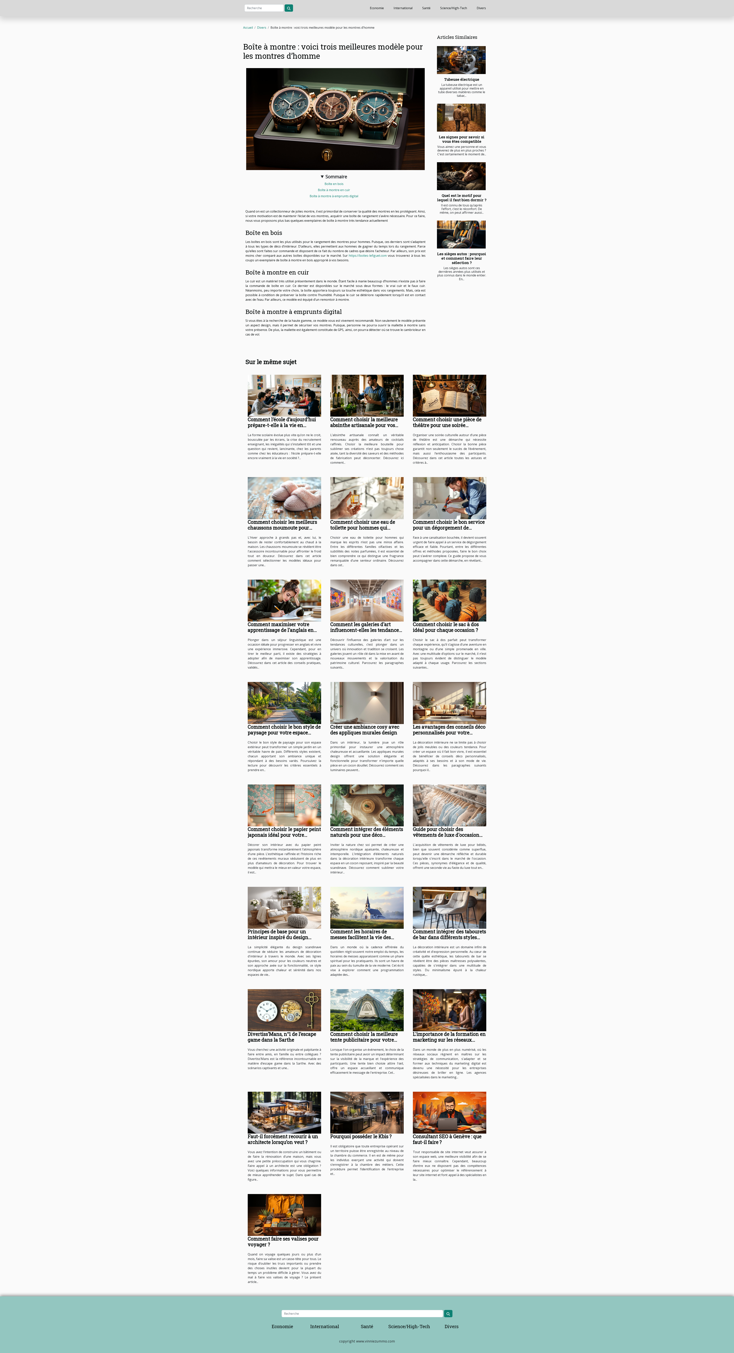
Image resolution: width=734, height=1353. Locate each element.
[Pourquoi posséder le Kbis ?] (367, 1112)
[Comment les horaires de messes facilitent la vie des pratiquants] (367, 907)
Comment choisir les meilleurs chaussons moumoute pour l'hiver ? (282, 528)
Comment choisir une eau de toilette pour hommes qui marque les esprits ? (362, 528)
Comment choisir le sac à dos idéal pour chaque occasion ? (446, 627)
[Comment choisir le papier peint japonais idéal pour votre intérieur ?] (284, 805)
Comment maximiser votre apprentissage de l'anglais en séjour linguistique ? (281, 630)
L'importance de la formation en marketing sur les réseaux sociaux (449, 1040)
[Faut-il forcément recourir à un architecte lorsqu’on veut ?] (284, 1112)
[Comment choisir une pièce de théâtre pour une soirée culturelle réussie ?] (449, 395)
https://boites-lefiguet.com (368, 255)
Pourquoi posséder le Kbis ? (361, 1136)
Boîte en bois (334, 184)
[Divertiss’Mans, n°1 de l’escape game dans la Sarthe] (284, 1010)
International (403, 8)
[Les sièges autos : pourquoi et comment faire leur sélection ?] (461, 234)
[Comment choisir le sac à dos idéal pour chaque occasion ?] (449, 600)
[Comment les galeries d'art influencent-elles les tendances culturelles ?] (367, 600)
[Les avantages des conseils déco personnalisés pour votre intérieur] (449, 703)
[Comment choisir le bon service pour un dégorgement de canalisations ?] (449, 498)
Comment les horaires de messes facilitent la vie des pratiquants (360, 937)
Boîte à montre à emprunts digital (334, 196)
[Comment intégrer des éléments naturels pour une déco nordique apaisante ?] (367, 805)
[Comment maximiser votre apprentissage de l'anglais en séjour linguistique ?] (284, 600)
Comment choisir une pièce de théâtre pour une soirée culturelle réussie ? (447, 425)
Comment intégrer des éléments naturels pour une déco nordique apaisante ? (366, 835)
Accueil (248, 27)
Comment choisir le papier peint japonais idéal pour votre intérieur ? (284, 835)
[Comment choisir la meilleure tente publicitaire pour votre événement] (367, 1010)
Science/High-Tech (453, 8)
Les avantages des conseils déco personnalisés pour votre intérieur (449, 732)
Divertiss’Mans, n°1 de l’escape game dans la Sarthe (282, 1037)
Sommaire (336, 176)
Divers (481, 8)
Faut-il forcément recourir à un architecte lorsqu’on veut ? (283, 1139)
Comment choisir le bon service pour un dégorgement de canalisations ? (449, 528)
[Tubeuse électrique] (461, 60)
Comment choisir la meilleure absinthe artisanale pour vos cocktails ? (364, 425)
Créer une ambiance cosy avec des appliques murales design (364, 730)
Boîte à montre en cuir (334, 190)
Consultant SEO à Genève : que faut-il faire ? (447, 1139)
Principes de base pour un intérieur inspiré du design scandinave (278, 937)
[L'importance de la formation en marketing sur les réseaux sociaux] (449, 1010)
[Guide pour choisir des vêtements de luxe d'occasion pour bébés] (449, 805)
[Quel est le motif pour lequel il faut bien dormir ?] (461, 176)
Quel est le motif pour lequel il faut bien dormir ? (461, 197)
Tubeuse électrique (461, 79)
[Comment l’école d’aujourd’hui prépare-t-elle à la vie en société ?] (284, 395)
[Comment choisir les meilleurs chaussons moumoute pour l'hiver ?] (284, 498)
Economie (377, 8)
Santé (426, 8)
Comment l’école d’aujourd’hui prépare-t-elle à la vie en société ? (282, 425)
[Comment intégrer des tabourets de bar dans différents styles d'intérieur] (449, 907)
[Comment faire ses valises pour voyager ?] (284, 1215)
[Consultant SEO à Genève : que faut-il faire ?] (449, 1112)
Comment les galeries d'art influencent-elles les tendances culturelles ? (365, 630)
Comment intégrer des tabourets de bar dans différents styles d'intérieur (449, 937)
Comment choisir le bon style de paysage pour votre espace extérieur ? (284, 732)
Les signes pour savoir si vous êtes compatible (461, 139)
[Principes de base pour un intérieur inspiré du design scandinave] (284, 907)
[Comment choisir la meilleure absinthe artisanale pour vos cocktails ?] (367, 395)
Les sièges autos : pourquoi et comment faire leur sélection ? (461, 258)
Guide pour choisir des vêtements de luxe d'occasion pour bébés (446, 835)
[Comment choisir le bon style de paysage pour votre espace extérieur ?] (284, 703)
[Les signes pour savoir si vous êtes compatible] (461, 118)
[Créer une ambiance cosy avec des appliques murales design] (367, 703)
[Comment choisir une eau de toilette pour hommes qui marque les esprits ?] (367, 498)
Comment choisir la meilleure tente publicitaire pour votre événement (364, 1040)
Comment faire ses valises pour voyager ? (283, 1242)
